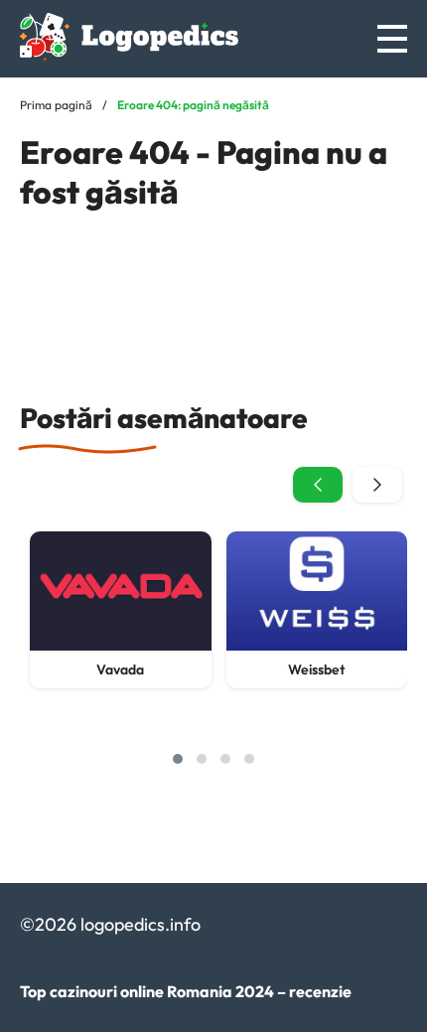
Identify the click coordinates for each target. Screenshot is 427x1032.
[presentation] (318, 485)
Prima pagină (56, 104)
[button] (178, 759)
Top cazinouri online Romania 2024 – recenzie (186, 991)
